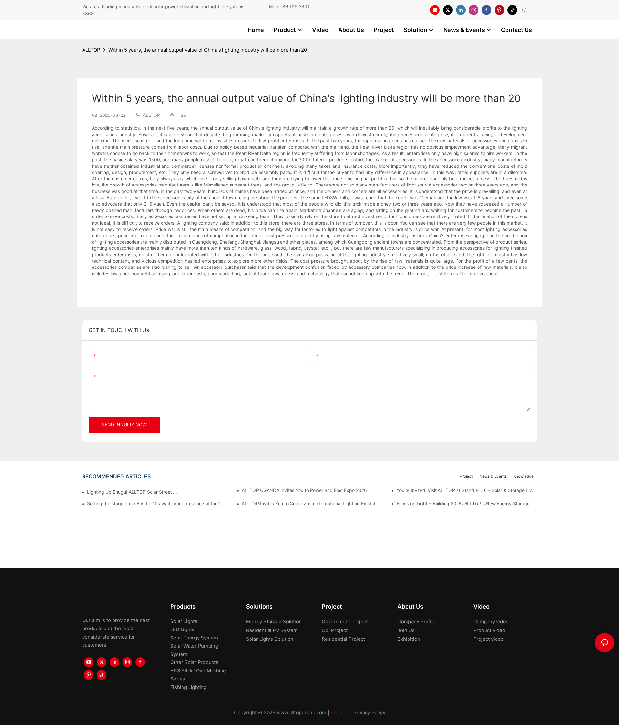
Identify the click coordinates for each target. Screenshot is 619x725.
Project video (488, 639)
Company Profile (417, 622)
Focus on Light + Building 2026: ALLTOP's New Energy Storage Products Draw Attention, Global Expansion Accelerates (467, 503)
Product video (489, 630)
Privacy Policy (369, 713)
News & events (492, 476)
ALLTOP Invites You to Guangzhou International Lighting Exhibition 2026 (312, 503)
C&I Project (335, 630)
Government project (345, 622)
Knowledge (523, 476)
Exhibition (409, 639)
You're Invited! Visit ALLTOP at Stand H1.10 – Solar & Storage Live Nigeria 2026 (467, 490)
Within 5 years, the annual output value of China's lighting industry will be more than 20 (207, 50)
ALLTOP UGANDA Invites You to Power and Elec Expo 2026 (304, 490)
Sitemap (339, 713)
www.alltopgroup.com (301, 713)
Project (466, 476)
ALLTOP (91, 50)
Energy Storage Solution (274, 622)
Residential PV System (272, 630)
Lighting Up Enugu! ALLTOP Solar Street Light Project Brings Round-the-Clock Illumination (133, 492)
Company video (491, 622)
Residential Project (343, 639)
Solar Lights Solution (269, 639)
